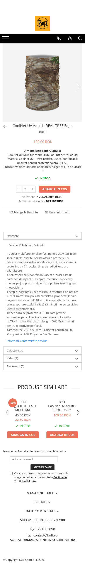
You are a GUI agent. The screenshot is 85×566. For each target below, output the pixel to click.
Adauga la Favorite (25, 212)
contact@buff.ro (44, 535)
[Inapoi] (3, 127)
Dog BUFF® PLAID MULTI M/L (23, 408)
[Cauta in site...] (80, 38)
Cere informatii (58, 212)
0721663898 (45, 529)
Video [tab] (12, 358)
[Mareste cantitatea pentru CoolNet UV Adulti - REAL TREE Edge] (32, 189)
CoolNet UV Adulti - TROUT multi (62, 408)
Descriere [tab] (13, 236)
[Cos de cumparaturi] (70, 38)
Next (78, 87)
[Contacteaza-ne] (59, 38)
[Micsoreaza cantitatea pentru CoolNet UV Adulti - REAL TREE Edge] (19, 189)
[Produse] (6, 39)
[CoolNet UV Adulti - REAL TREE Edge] (42, 82)
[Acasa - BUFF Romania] (42, 23)
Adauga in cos (54, 189)
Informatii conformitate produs (27, 341)
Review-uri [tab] (15, 366)
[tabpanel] (42, 82)
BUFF (42, 132)
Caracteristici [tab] (15, 350)
